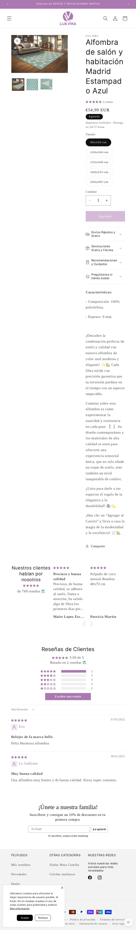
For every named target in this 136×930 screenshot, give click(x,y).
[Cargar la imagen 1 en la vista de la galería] (18, 84)
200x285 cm (101, 183)
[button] (9, 18)
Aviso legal (118, 923)
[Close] (62, 887)
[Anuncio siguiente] (128, 4)
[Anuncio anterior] (8, 4)
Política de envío (65, 923)
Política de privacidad (82, 919)
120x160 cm (101, 153)
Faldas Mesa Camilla (64, 865)
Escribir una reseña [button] (68, 696)
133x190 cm (101, 163)
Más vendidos (21, 865)
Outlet (15, 884)
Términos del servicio (112, 919)
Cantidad (91, 191)
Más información (20, 908)
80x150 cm (100, 143)
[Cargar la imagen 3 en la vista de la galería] (46, 84)
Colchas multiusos (62, 874)
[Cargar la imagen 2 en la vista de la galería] (32, 84)
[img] (31, 585)
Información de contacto (93, 923)
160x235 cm (101, 173)
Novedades (19, 874)
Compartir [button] (98, 546)
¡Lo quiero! (99, 829)
